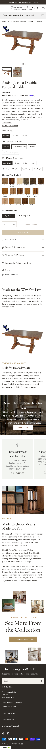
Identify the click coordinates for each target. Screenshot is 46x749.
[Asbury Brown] (12, 181)
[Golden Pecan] (5, 191)
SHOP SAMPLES (17, 473)
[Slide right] (25, 64)
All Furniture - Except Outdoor (21, 22)
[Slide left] (21, 64)
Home (4, 22)
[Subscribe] (41, 680)
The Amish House (15, 744)
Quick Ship (28, 553)
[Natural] (5, 201)
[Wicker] (32, 201)
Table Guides (7, 122)
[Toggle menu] (2, 8)
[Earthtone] (41, 181)
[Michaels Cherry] (35, 191)
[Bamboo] (20, 181)
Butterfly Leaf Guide (10, 125)
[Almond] (5, 181)
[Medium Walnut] (27, 191)
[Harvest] (13, 191)
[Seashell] (18, 201)
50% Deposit (24, 216)
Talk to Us (23, 427)
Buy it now (23, 232)
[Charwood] (33, 181)
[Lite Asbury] (20, 191)
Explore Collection (28, 15)
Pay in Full (8, 216)
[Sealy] (12, 201)
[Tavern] (25, 201)
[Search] (38, 8)
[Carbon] (26, 181)
